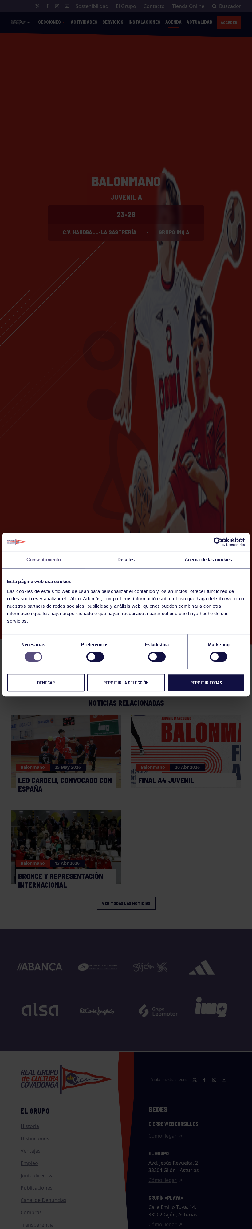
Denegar (46, 682)
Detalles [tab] (126, 559)
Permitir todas (206, 682)
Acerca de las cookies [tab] (208, 559)
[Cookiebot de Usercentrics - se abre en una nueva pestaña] (218, 541)
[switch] (95, 657)
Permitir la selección (126, 682)
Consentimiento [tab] (43, 559)
